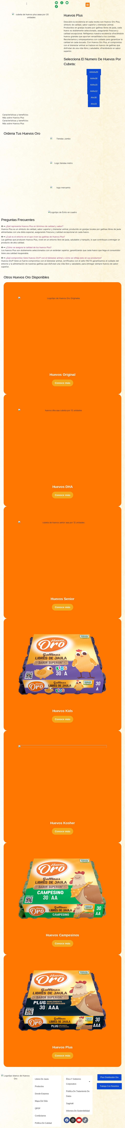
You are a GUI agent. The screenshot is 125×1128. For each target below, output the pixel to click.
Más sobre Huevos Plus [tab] (13, 117)
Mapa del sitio (41, 1101)
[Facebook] (67, 1120)
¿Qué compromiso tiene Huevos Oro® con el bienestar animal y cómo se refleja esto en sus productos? (54, 258)
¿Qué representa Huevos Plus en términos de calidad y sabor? (34, 226)
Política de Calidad (43, 1123)
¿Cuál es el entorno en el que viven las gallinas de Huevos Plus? (35, 237)
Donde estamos (42, 1094)
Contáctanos (40, 1116)
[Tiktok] (56, 6)
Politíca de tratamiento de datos (77, 1093)
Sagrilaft (69, 1103)
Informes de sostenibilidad (78, 1111)
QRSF (37, 1108)
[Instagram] (73, 1120)
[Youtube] (79, 1120)
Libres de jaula (42, 1079)
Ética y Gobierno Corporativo (73, 1081)
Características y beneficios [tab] (15, 114)
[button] (88, 5)
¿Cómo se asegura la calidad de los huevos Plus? (28, 247)
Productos (39, 1086)
